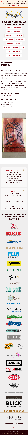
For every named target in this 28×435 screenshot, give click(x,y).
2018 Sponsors (9, 39)
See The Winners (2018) (14, 27)
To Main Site (23, 433)
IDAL (14, 427)
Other (11, 95)
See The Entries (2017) (14, 55)
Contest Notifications (7, 433)
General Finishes (14, 14)
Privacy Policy (16, 433)
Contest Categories (13, 170)
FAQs (22, 47)
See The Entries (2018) (14, 51)
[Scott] (14, 135)
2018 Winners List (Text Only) (14, 35)
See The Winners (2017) (14, 31)
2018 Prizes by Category (11, 47)
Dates (13, 191)
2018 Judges (19, 39)
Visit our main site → (17, 5)
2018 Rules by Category (14, 43)
